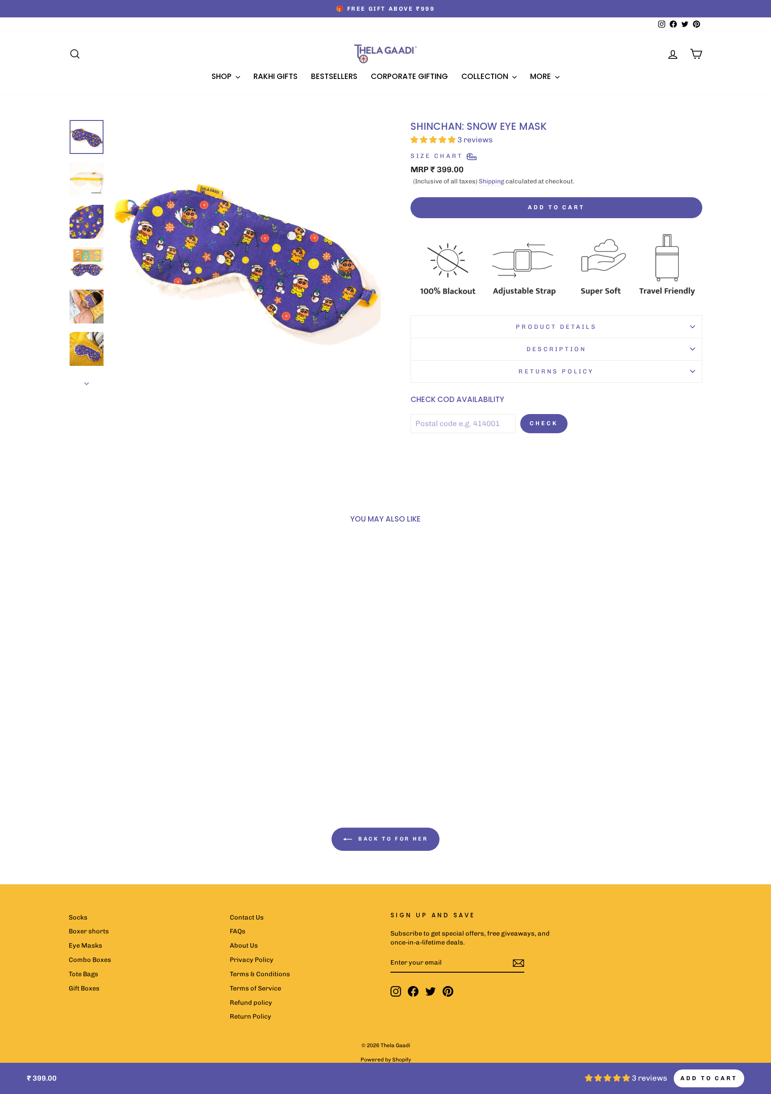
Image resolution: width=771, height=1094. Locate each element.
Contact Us (247, 917)
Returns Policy (556, 371)
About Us (244, 945)
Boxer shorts (89, 931)
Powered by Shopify (386, 1060)
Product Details (556, 326)
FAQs (237, 931)
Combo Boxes (90, 960)
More (541, 76)
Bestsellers (334, 76)
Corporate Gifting (409, 76)
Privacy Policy (252, 960)
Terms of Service (255, 988)
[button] (126, 721)
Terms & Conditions (260, 974)
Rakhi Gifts (275, 76)
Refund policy (251, 1003)
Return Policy (250, 1016)
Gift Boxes (84, 988)
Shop (222, 76)
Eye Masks (85, 945)
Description (556, 348)
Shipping (491, 181)
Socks (78, 917)
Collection (485, 76)
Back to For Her (392, 839)
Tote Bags (83, 974)
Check (544, 423)
